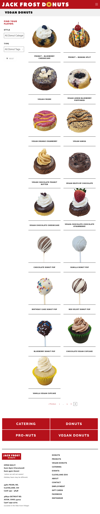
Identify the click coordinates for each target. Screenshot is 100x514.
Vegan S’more (44, 99)
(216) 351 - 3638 (11, 491)
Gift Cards (57, 490)
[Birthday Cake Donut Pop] (44, 288)
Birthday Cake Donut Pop (44, 309)
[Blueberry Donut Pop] (44, 330)
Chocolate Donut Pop (44, 267)
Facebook (57, 494)
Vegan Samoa (79, 141)
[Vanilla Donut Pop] (79, 246)
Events (55, 471)
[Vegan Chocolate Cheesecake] (44, 204)
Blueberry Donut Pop (44, 351)
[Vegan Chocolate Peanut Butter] (44, 162)
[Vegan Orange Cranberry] (44, 120)
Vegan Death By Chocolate (79, 183)
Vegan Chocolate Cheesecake (44, 225)
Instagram (57, 498)
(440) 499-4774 (10, 502)
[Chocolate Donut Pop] (44, 246)
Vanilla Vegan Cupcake (44, 393)
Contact (56, 482)
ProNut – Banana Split (79, 57)
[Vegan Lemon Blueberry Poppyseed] (79, 78)
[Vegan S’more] (44, 78)
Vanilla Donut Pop (79, 267)
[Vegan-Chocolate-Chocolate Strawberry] (79, 204)
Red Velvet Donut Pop (79, 309)
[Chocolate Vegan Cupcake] (79, 330)
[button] (10, 58)
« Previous (52, 404)
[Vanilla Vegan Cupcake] (44, 372)
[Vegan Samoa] (79, 120)
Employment (58, 486)
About (55, 478)
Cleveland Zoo (60, 475)
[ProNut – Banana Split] (79, 36)
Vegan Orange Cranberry (44, 141)
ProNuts (56, 459)
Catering (56, 467)
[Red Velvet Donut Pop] (79, 288)
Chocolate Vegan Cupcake (79, 351)
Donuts (56, 455)
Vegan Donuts (59, 463)
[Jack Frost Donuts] (35, 4)
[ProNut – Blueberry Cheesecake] (44, 36)
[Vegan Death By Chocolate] (79, 162)
